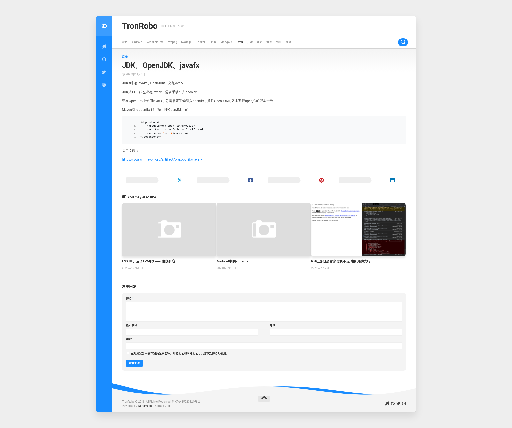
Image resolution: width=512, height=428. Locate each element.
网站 (129, 339)
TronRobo (139, 26)
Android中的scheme (232, 261)
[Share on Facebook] (228, 180)
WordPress (145, 405)
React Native (154, 42)
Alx (168, 405)
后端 (240, 42)
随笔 (279, 42)
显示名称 (131, 325)
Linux (212, 42)
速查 (269, 42)
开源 (250, 42)
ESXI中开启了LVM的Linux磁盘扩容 (148, 261)
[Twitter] (104, 72)
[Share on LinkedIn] (370, 180)
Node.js (186, 42)
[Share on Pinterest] (299, 180)
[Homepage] (104, 46)
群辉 (288, 42)
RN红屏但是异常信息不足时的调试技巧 (340, 261)
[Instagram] (104, 85)
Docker (200, 42)
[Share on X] (157, 180)
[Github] (104, 59)
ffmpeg (172, 42)
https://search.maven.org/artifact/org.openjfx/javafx (162, 159)
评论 (129, 298)
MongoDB (227, 42)
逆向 (259, 42)
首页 (125, 42)
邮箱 (272, 325)
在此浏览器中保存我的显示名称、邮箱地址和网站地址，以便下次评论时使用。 (180, 353)
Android (137, 42)
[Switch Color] (104, 26)
